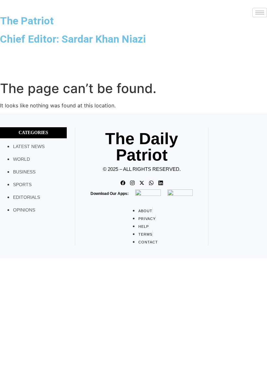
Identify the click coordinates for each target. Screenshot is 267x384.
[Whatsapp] (151, 182)
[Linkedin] (160, 182)
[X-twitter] (141, 182)
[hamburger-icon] (259, 12)
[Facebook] (122, 182)
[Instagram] (132, 182)
